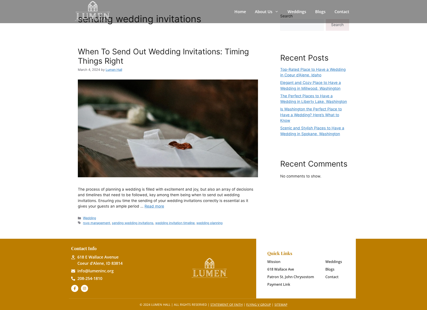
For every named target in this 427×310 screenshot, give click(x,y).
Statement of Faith (226, 304)
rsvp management (96, 223)
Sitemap (280, 304)
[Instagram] (84, 288)
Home (240, 11)
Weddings (297, 11)
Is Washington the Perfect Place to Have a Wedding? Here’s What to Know (311, 115)
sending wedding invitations (132, 223)
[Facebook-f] (74, 288)
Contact (341, 11)
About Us (263, 11)
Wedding (89, 218)
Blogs (320, 11)
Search (337, 24)
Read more (154, 206)
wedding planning (209, 223)
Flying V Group (258, 304)
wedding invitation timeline (175, 223)
